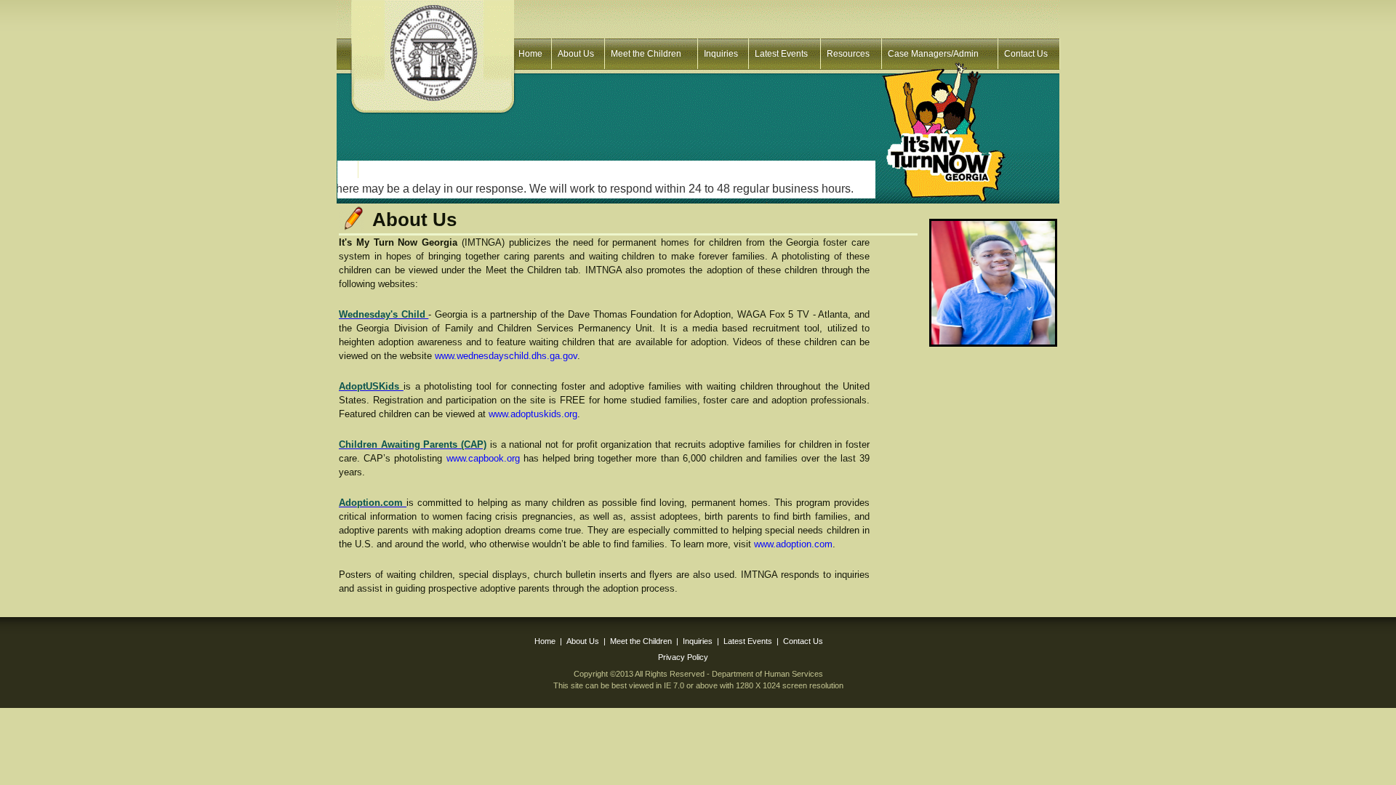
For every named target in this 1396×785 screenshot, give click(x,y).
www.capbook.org (483, 458)
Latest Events (781, 54)
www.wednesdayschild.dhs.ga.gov (506, 355)
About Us (576, 54)
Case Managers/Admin (933, 54)
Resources (848, 54)
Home (530, 54)
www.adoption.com (793, 544)
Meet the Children (646, 54)
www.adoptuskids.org (533, 413)
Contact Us (1026, 54)
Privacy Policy (683, 657)
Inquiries (721, 54)
